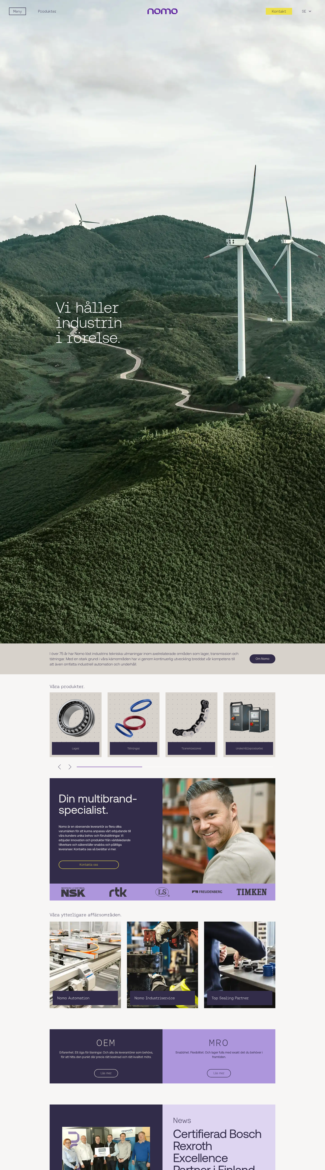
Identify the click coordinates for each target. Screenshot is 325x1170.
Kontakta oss (89, 864)
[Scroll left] (59, 767)
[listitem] (76, 724)
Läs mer (106, 1073)
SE (304, 11)
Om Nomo (262, 659)
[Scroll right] (70, 767)
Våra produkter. (67, 686)
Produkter (47, 11)
